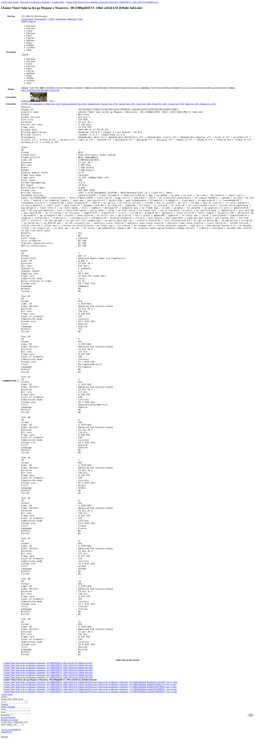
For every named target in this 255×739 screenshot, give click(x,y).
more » (53, 101)
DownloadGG (41, 19)
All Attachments (36, 104)
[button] (48, 101)
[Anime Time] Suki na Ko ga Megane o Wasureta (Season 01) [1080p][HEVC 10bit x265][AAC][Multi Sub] (112, 2)
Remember (6, 715)
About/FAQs (6, 732)
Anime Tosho (6, 694)
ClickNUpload (27, 19)
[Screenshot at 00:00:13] (25, 101)
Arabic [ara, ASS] (143, 104)
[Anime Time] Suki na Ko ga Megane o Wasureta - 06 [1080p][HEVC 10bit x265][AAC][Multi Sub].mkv (48, 675)
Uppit (80, 19)
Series (3, 707)
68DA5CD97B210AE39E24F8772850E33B (40, 90)
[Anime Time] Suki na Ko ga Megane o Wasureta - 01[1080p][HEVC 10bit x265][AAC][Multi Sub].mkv (47, 663)
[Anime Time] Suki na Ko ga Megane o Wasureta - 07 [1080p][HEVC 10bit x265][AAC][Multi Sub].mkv (48, 677)
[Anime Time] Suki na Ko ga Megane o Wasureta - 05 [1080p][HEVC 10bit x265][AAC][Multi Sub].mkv (48, 672)
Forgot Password (8, 717)
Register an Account (9, 720)
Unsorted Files (58, 2)
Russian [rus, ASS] (208, 104)
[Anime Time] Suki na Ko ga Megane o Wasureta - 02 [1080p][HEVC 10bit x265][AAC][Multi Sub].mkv (48, 665)
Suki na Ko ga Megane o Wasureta (35, 2)
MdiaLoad (71, 19)
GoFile (51, 19)
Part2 (24, 54)
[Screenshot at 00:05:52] (38, 101)
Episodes (11, 707)
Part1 (31, 21)
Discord (4, 737)
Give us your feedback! (11, 729)
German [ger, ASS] (176, 104)
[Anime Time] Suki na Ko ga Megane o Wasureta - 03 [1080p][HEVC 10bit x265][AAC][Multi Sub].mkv (48, 668)
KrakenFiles (61, 19)
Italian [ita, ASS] (192, 104)
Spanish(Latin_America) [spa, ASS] (103, 104)
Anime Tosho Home (9, 2)
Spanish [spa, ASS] (127, 104)
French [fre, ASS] (159, 104)
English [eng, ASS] (52, 104)
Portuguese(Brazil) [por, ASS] (74, 104)
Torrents (4, 704)
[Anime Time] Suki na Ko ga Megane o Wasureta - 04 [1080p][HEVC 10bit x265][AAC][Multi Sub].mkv (48, 670)
